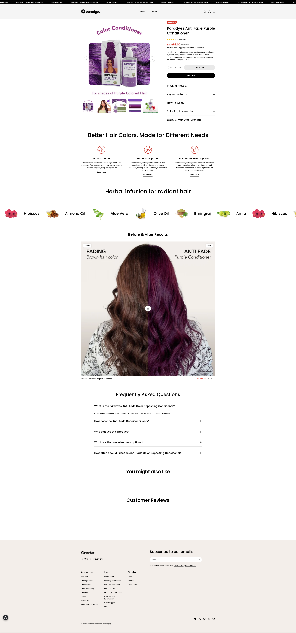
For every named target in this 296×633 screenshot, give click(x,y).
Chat (130, 577)
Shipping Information (112, 580)
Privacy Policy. (190, 565)
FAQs (106, 607)
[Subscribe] (199, 559)
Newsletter (85, 600)
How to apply (109, 603)
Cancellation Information (109, 597)
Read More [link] (101, 172)
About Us (84, 577)
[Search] (205, 11)
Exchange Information (113, 592)
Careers (84, 596)
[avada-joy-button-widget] (5, 617)
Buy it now (191, 75)
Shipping (181, 48)
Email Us (131, 580)
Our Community (87, 588)
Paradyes (91, 623)
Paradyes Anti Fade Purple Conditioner (96, 379)
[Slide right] (152, 59)
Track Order (132, 584)
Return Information (112, 584)
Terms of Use (178, 565)
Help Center (109, 577)
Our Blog (84, 592)
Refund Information (112, 588)
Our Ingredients (87, 580)
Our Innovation (87, 584)
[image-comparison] (148, 308)
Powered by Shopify (103, 623)
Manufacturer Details (89, 604)
